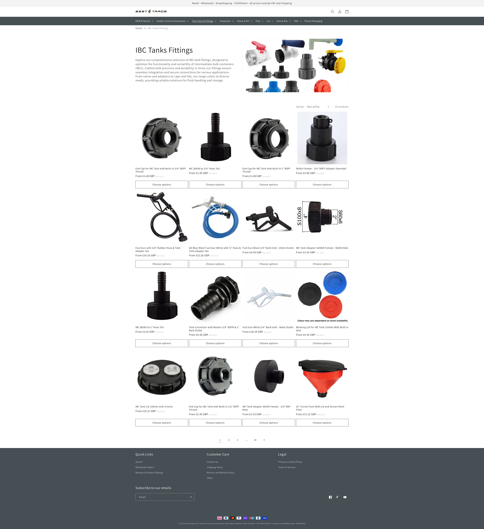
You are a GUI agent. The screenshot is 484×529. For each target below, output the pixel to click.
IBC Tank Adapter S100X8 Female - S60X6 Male (322, 247)
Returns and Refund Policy (220, 472)
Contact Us (212, 461)
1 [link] (220, 440)
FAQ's (210, 477)
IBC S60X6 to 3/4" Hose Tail (204, 168)
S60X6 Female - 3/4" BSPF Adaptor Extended (321, 168)
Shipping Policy (215, 467)
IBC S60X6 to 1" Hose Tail (149, 327)
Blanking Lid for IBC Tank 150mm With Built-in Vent (322, 329)
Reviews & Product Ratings (149, 472)
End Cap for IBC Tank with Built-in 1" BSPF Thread (266, 170)
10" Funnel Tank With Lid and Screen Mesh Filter (320, 408)
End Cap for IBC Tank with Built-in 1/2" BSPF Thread (214, 408)
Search (139, 461)
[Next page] (264, 439)
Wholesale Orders (144, 467)
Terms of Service (286, 467)
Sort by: (300, 106)
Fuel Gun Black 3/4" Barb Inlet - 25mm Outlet (268, 247)
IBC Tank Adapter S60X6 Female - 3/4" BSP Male (267, 408)
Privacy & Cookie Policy (290, 461)
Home (138, 28)
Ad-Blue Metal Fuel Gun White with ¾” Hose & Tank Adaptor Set (215, 249)
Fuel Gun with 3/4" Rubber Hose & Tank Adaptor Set (157, 249)
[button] (332, 11)
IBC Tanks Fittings (158, 28)
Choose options (162, 184)
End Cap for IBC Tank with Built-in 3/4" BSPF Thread (160, 170)
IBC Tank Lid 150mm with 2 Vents (154, 406)
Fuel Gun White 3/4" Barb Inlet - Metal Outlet (268, 327)
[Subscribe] (190, 497)
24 (255, 439)
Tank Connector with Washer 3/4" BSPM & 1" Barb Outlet (214, 329)
